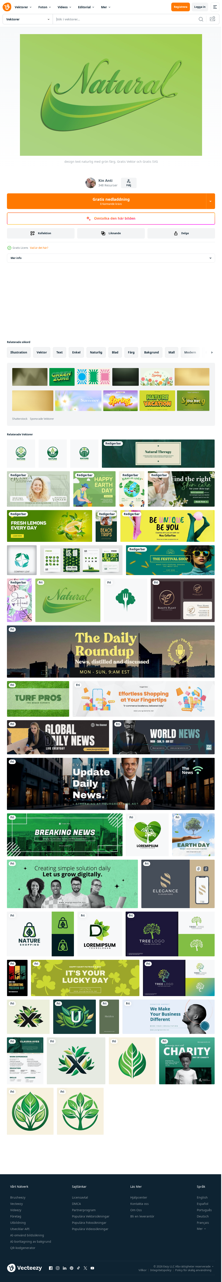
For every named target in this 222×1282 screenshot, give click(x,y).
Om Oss (135, 1210)
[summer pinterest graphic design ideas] (106, 526)
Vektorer (21, 7)
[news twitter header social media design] (58, 737)
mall (171, 352)
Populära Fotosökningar (89, 1223)
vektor (42, 352)
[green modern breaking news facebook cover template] (64, 834)
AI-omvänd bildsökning (27, 1235)
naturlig (96, 352)
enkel (76, 352)
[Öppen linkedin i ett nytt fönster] (64, 1268)
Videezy (15, 1210)
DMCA (76, 1204)
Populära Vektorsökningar (90, 1216)
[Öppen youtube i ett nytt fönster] (92, 1268)
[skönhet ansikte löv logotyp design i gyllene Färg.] (183, 600)
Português (201, 1210)
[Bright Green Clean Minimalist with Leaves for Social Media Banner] (38, 489)
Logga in (196, 7)
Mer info (16, 258)
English (199, 1197)
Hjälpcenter (138, 1197)
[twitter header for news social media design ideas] (164, 737)
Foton (42, 7)
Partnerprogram (83, 1210)
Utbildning (17, 1223)
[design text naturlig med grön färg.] (67, 600)
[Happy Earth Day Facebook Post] (94, 489)
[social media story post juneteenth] (17, 978)
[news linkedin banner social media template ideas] (111, 784)
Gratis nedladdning (109, 201)
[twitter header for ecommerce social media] (170, 560)
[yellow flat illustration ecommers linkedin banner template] (144, 699)
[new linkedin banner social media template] (111, 651)
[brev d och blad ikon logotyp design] (99, 934)
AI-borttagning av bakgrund (30, 1241)
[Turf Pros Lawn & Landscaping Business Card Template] (38, 699)
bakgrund (151, 352)
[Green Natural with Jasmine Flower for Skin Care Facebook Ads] (181, 489)
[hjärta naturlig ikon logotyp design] (147, 834)
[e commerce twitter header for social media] (167, 526)
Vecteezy (16, 1204)
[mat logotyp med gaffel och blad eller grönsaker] (125, 600)
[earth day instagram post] (193, 834)
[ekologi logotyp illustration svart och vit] (132, 1060)
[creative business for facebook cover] (168, 1017)
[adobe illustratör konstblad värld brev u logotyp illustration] (74, 1017)
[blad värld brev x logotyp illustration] (28, 1017)
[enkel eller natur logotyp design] (21, 453)
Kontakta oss (139, 1204)
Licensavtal (80, 1197)
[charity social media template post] (187, 1060)
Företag (15, 1216)
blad (115, 352)
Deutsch (200, 1216)
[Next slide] (205, 352)
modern (190, 352)
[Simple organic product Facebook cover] (49, 526)
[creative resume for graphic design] (25, 1060)
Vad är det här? (39, 248)
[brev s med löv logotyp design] (178, 884)
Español (200, 1204)
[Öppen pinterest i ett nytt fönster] (71, 1268)
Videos (63, 7)
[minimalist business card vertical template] (109, 1017)
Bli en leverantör (142, 1216)
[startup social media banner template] (72, 884)
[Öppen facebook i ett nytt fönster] (50, 1268)
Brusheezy (17, 1197)
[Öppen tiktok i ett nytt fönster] (78, 1268)
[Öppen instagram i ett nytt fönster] (57, 1268)
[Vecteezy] (7, 7)
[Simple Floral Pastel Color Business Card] (19, 600)
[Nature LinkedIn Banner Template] (158, 453)
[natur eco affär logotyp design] (40, 934)
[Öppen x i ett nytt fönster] (85, 1268)
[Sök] (197, 19)
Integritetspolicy (157, 1270)
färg (131, 352)
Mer (104, 7)
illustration (18, 352)
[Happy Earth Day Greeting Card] (131, 489)
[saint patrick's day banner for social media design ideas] (85, 978)
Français (200, 1223)
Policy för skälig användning (190, 1270)
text (59, 352)
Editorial (84, 7)
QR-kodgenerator (22, 1248)
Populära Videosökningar (90, 1229)
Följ (127, 185)
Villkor (139, 1270)
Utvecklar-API (19, 1229)
